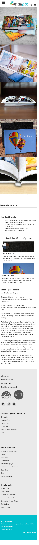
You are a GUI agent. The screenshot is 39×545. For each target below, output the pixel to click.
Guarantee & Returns (8, 495)
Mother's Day (5, 420)
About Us (5, 376)
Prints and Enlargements (9, 451)
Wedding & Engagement (9, 429)
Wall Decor (4, 457)
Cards (3, 454)
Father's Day (5, 423)
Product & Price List (7, 498)
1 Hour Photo (5, 507)
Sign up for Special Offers (9, 501)
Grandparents (5, 426)
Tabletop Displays (7, 464)
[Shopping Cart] (34, 4)
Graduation (4, 417)
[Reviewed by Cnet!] (19, 395)
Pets (2, 432)
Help (24, 532)
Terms (34, 532)
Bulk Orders (5, 504)
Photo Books (5, 460)
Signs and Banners (7, 476)
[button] (30, 4)
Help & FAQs (5, 491)
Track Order (5, 488)
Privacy (29, 532)
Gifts (2, 473)
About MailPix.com (7, 380)
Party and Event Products (9, 467)
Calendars (4, 470)
